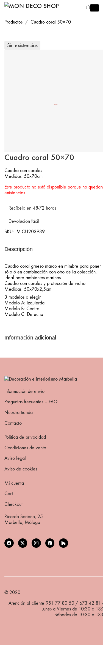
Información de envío (24, 391)
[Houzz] (63, 543)
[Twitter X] (22, 543)
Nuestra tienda (18, 412)
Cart (8, 493)
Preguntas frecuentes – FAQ (30, 402)
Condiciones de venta (25, 448)
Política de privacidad (25, 437)
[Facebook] (9, 543)
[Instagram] (36, 543)
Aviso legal (15, 458)
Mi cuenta (14, 483)
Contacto (13, 423)
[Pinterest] (50, 543)
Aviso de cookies (20, 469)
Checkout (13, 504)
